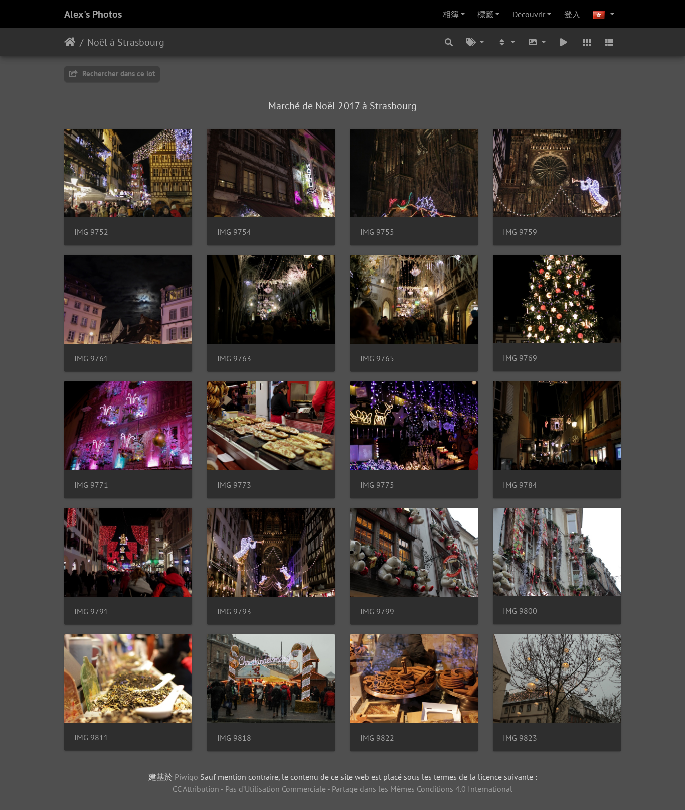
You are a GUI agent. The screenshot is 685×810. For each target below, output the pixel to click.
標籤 (485, 14)
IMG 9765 (377, 358)
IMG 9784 (520, 485)
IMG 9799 (377, 611)
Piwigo (186, 777)
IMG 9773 (234, 485)
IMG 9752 (91, 232)
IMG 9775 (377, 485)
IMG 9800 (520, 611)
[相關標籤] (474, 42)
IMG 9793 (234, 611)
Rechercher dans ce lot (117, 73)
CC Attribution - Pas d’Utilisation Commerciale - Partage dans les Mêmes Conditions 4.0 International (342, 789)
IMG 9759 (520, 232)
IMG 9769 (520, 358)
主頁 (70, 42)
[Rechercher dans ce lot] (449, 42)
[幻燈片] (563, 42)
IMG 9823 (520, 738)
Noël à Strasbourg (125, 42)
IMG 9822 (377, 738)
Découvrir (528, 14)
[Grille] (586, 42)
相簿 (451, 14)
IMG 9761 (91, 358)
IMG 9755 (377, 232)
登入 (572, 14)
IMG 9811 (91, 737)
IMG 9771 (91, 485)
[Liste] (609, 42)
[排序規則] (506, 42)
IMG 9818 (234, 738)
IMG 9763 (234, 358)
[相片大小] (537, 42)
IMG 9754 (234, 232)
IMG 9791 (91, 611)
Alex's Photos (93, 14)
